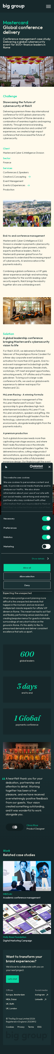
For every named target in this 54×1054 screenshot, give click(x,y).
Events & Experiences (14, 185)
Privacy (21, 1027)
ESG (40, 1027)
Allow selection (27, 576)
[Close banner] (49, 467)
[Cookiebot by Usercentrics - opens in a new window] (31, 467)
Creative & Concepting (14, 176)
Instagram (40, 994)
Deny (27, 585)
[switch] (46, 527)
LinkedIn (39, 999)
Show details (38, 558)
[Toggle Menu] (48, 6)
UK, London (11, 1008)
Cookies (10, 1027)
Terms (31, 1027)
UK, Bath (10, 1003)
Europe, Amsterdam (15, 994)
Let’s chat (12, 979)
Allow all (27, 567)
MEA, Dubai (11, 999)
